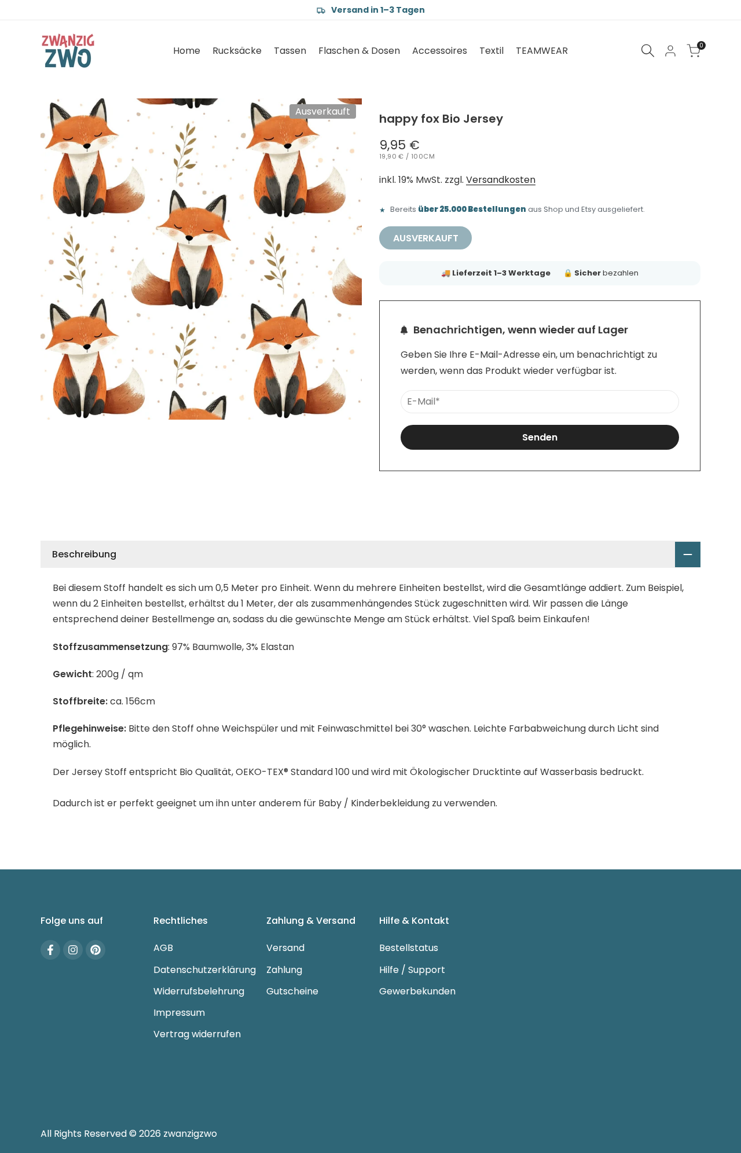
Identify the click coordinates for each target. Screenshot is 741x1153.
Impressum (179, 1012)
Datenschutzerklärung (204, 969)
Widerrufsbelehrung (198, 991)
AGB (163, 947)
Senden (539, 437)
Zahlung (284, 969)
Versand (285, 947)
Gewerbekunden (417, 991)
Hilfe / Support (412, 969)
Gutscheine (292, 991)
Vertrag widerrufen (197, 1034)
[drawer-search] (647, 50)
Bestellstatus (408, 947)
